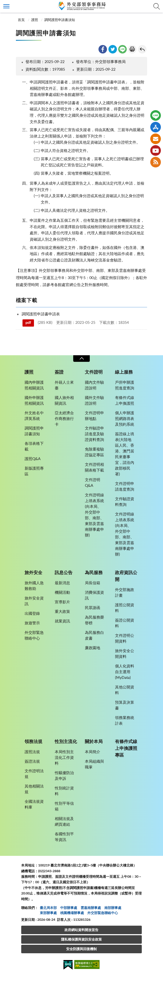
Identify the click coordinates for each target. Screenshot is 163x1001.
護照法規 (32, 752)
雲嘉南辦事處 (91, 908)
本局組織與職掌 (94, 764)
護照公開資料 (124, 608)
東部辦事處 (48, 913)
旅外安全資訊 (34, 601)
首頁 (21, 20)
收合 (81, 358)
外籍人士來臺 (64, 385)
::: (2, 3)
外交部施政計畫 (124, 593)
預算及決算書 (124, 705)
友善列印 (132, 49)
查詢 (156, 6)
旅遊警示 (32, 623)
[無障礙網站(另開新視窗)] (87, 965)
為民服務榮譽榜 (94, 620)
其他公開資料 (124, 690)
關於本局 (94, 741)
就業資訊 (62, 621)
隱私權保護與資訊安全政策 (81, 939)
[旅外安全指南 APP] (155, 127)
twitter (112, 49)
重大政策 (62, 612)
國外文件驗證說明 (94, 401)
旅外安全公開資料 (124, 654)
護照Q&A (33, 459)
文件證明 (94, 372)
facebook (102, 49)
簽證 (59, 372)
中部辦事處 (68, 908)
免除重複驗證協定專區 (94, 452)
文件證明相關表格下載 (94, 467)
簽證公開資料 (124, 623)
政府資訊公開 (126, 576)
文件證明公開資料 (124, 638)
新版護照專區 (34, 471)
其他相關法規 (34, 789)
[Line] (155, 115)
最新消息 (62, 583)
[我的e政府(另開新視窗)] (68, 965)
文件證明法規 (34, 774)
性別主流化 (66, 741)
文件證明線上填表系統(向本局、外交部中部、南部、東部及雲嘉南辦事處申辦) (94, 515)
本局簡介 (92, 752)
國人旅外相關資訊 (64, 401)
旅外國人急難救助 (34, 586)
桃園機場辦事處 (72, 913)
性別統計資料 (64, 791)
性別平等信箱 (64, 806)
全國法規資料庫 (34, 804)
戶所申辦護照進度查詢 (124, 385)
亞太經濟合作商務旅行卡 (64, 419)
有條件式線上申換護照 (124, 401)
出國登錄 (32, 614)
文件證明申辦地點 (94, 416)
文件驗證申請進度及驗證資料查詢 (94, 434)
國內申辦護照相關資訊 (34, 385)
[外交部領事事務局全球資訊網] (81, 5)
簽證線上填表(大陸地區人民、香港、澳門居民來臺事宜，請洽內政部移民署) (124, 454)
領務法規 (33, 741)
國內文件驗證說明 (94, 385)
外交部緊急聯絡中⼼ (102, 913)
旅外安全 (33, 572)
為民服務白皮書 (94, 635)
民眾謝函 (92, 608)
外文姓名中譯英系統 (34, 416)
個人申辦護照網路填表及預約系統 (124, 419)
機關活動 (62, 593)
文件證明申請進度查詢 (124, 486)
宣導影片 (62, 602)
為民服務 (94, 572)
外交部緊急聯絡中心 (34, 635)
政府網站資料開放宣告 (81, 930)
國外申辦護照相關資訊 (34, 401)
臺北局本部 (48, 908)
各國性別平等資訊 (64, 837)
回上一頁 (142, 49)
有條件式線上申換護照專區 (126, 748)
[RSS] (155, 162)
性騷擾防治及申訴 (64, 776)
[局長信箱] (155, 138)
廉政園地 (92, 648)
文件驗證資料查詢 (124, 502)
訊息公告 (64, 572)
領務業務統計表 (124, 721)
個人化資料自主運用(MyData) (124, 672)
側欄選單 (6, 6)
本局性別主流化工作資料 (64, 757)
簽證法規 (32, 762)
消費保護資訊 (94, 595)
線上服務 (124, 372)
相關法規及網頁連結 (64, 822)
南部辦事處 (112, 908)
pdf (28, 323)
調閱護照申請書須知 (59, 20)
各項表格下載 (34, 446)
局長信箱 (92, 583)
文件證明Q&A (92, 483)
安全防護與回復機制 (81, 949)
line (122, 49)
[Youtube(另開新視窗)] (155, 150)
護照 (34, 20)
